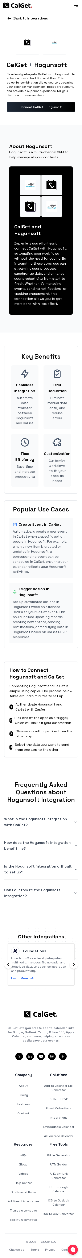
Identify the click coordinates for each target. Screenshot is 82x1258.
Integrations (58, 1117)
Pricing (23, 1095)
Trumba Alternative (23, 1210)
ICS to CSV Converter (59, 1214)
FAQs (23, 1155)
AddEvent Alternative (23, 1201)
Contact (23, 1113)
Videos (23, 1174)
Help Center (23, 1183)
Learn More (19, 978)
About (23, 1086)
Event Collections (58, 1108)
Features (23, 1104)
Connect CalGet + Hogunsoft (41, 107)
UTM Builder (58, 1164)
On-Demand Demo (23, 1192)
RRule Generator (58, 1155)
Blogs (23, 1164)
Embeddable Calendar (58, 1127)
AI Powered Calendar (58, 1136)
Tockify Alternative (23, 1220)
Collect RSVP (59, 1099)
